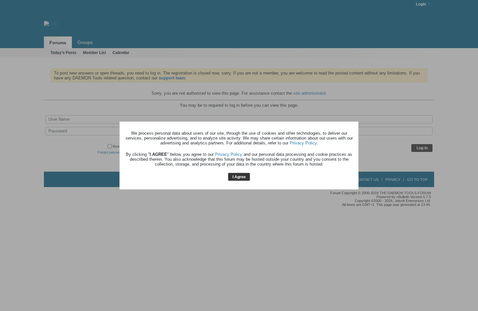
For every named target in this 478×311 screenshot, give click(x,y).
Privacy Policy (303, 142)
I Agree (239, 176)
